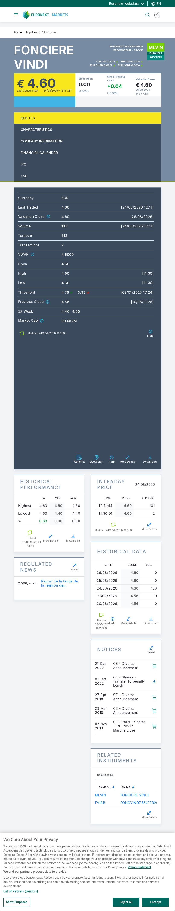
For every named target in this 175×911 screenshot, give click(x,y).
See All (74, 569)
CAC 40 (101, 61)
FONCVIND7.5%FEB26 (139, 803)
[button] (48, 216)
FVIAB (100, 803)
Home (18, 32)
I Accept (155, 902)
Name (126, 787)
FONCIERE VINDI (134, 795)
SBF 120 (126, 61)
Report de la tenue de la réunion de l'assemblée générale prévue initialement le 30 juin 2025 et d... (59, 583)
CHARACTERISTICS (36, 129)
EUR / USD (96, 65)
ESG (24, 176)
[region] (87, 872)
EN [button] (158, 3)
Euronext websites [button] (124, 3)
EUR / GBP (124, 65)
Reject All (126, 902)
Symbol (104, 787)
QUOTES (28, 118)
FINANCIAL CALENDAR (39, 153)
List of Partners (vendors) (20, 891)
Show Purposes (17, 902)
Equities (31, 32)
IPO (23, 164)
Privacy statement (139, 867)
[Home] (45, 15)
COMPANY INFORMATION (42, 141)
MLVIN (100, 795)
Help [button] (112, 623)
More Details (50, 540)
